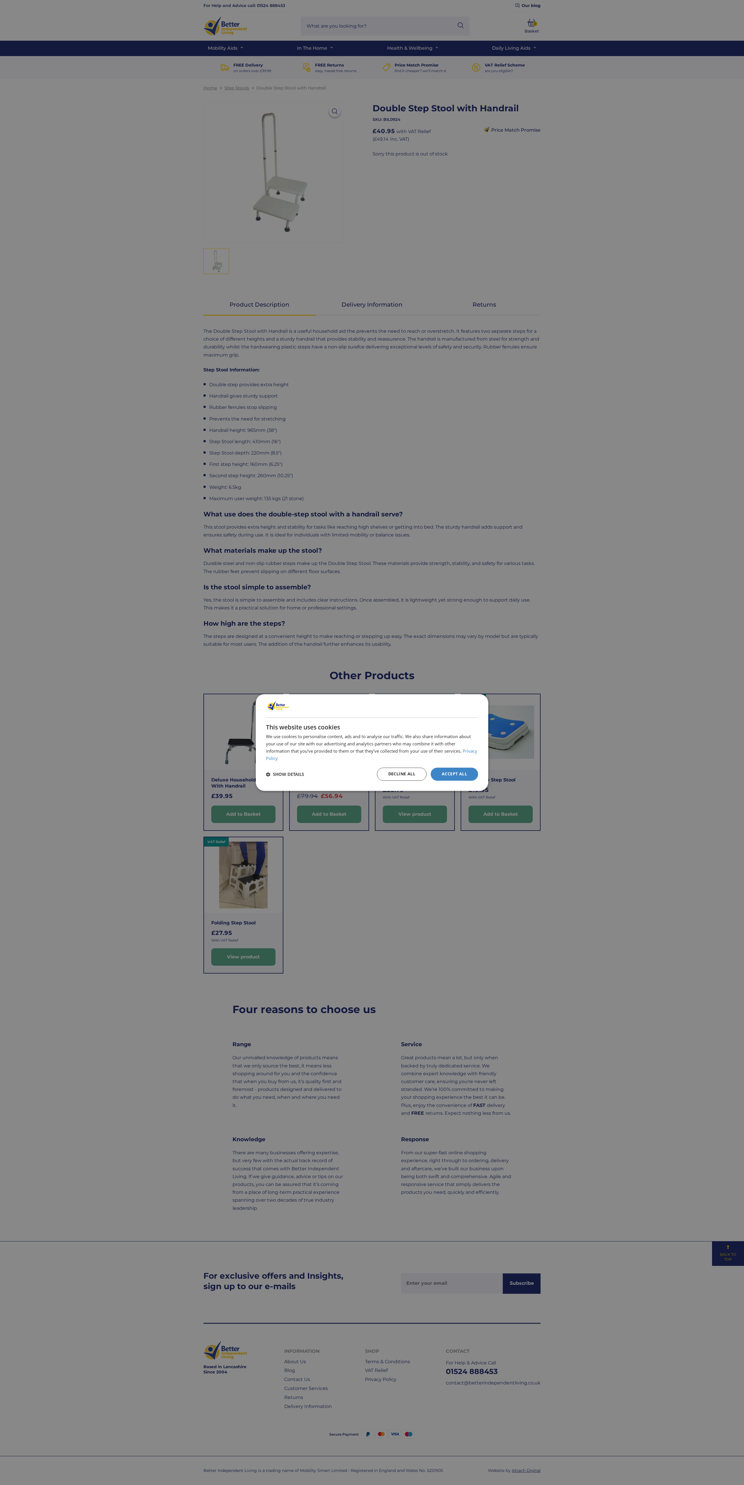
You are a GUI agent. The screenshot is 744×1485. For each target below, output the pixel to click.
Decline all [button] (401, 774)
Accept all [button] (454, 774)
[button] (285, 774)
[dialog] (372, 742)
